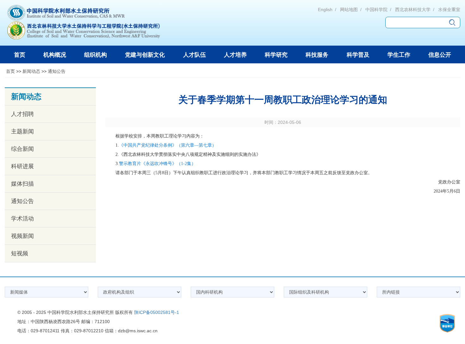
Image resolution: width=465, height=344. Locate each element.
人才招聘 (22, 114)
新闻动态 (31, 71)
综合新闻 (22, 149)
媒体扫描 (22, 184)
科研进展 (22, 166)
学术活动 (22, 218)
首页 (10, 71)
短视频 (19, 253)
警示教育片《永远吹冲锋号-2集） (157, 163)
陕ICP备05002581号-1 (156, 312)
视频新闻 (22, 236)
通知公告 (56, 71)
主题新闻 (22, 131)
